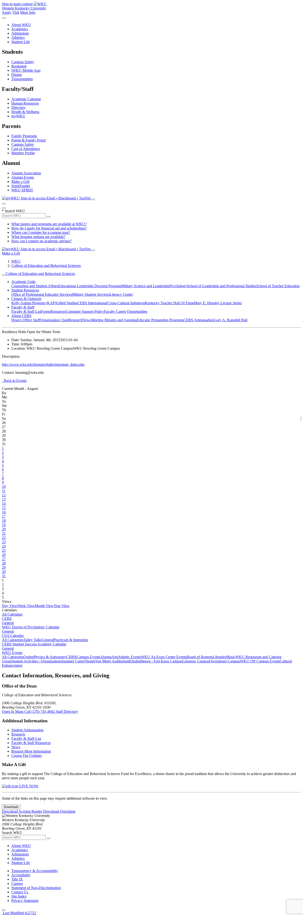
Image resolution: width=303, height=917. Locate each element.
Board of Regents (200, 657)
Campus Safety (22, 62)
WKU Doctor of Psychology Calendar (30, 627)
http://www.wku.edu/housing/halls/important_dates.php (43, 364)
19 (4, 525)
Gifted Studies (66, 303)
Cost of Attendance (25, 149)
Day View (9, 606)
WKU (16, 261)
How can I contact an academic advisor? (41, 241)
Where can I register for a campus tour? (40, 232)
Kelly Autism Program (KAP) (33, 303)
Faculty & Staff (22, 307)
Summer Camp (73, 661)
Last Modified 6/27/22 (19, 913)
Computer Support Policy (85, 311)
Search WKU (13, 211)
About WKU (21, 25)
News (86, 320)
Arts (114, 657)
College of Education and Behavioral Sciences (46, 266)
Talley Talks (32, 640)
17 (4, 516)
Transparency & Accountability (34, 871)
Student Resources (25, 290)
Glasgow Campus (196, 661)
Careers (17, 884)
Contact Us (19, 892)
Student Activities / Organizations (37, 661)
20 (4, 529)
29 (4, 567)
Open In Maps (13, 712)
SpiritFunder (20, 186)
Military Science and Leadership (145, 286)
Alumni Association (26, 173)
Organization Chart (54, 320)
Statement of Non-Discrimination (36, 888)
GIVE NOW (28, 786)
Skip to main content (17, 4)
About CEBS (21, 316)
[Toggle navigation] (4, 275)
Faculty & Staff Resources (31, 743)
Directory (18, 108)
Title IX (17, 879)
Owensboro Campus (224, 661)
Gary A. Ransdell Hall (230, 320)
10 (4, 487)
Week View (26, 606)
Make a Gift (20, 182)
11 (3, 491)
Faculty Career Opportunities (125, 311)
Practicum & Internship (70, 640)
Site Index (19, 896)
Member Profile (23, 153)
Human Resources (25, 103)
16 (4, 512)
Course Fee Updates (26, 756)
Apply (6, 12)
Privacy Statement (24, 901)
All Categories (12, 640)
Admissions (20, 33)
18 (4, 521)
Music (230, 657)
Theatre (89, 661)
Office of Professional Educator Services (41, 294)
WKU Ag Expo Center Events (164, 657)
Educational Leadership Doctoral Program (89, 286)
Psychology (178, 286)
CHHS (71, 657)
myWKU (18, 116)
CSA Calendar (13, 636)
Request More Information (31, 751)
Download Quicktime (59, 811)
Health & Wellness (25, 112)
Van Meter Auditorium (112, 661)
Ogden (28, 657)
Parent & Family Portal (28, 140)
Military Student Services (91, 294)
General (8, 623)
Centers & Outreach (26, 299)
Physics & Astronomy (50, 657)
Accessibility (21, 875)
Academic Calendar (26, 99)
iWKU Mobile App (25, 70)
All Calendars (12, 614)
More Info (27, 12)
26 (4, 555)
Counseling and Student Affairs (34, 286)
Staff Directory (67, 712)
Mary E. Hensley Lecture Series (218, 303)
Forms (45, 311)
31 (4, 576)
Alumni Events (22, 177)
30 (4, 572)
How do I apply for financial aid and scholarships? (49, 228)
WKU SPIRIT (22, 190)
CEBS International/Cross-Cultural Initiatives (111, 303)
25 (4, 550)
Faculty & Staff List (26, 311)
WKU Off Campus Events (260, 661)
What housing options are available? (38, 237)
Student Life (20, 42)
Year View (62, 606)
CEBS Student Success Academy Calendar (34, 644)
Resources (58, 311)
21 (4, 533)
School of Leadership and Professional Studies (221, 286)
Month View (44, 606)
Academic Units (23, 282)
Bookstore (19, 66)
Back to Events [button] (14, 381)
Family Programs (24, 136)
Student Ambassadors (27, 730)
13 (4, 499)
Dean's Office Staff (25, 320)
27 (4, 559)
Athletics (18, 37)
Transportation (22, 79)
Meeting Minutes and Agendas (114, 320)
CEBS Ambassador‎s (198, 320)
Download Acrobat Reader (22, 811)
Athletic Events (129, 657)
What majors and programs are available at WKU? (49, 224)
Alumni (105, 657)
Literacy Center (121, 294)
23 (4, 542)
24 (4, 546)
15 (4, 508)
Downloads (11, 807)
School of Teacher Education (278, 286)
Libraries (219, 657)
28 (4, 563)
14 (4, 504)
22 (4, 538)
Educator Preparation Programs (160, 320)
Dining (16, 75)
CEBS (7, 619)
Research (75, 320)
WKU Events (12, 653)
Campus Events (88, 657)
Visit (15, 12)
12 (4, 495)
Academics (19, 29)
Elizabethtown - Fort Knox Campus (156, 661)
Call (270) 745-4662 (40, 712)
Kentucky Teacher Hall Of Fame (169, 303)
